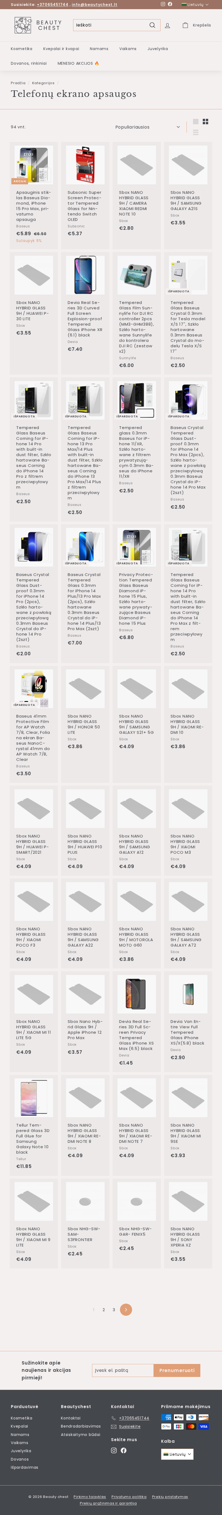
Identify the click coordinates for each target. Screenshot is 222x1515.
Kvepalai (19, 1426)
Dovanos (20, 1459)
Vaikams (128, 48)
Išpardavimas (24, 1467)
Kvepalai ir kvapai (61, 48)
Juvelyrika (158, 48)
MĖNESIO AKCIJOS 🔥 (78, 63)
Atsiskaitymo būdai (80, 1434)
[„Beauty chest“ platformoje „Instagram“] (114, 1450)
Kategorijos (43, 83)
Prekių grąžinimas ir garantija (108, 1503)
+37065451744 (52, 4)
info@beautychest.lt (94, 4)
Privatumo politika (129, 1496)
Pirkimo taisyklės (90, 1496)
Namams (99, 48)
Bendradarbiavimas (81, 1426)
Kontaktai (71, 1418)
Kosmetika (21, 48)
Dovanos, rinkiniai (29, 63)
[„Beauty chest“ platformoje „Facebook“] (123, 1450)
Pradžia (18, 83)
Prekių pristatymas (170, 1496)
